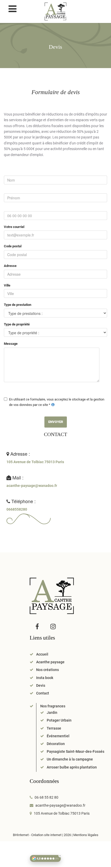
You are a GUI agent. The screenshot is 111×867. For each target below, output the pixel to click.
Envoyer (55, 422)
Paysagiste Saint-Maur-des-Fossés (75, 751)
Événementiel (58, 736)
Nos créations (47, 670)
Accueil (42, 654)
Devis (40, 685)
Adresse (10, 266)
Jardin (52, 712)
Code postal (12, 246)
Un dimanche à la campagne (70, 759)
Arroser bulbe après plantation (72, 767)
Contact (42, 693)
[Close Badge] (59, 855)
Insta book (44, 678)
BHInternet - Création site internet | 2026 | (43, 835)
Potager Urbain (59, 720)
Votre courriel (14, 227)
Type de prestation (17, 305)
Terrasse (54, 728)
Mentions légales (85, 835)
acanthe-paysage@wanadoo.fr (31, 486)
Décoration (56, 744)
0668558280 (16, 509)
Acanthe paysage (50, 662)
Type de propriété (17, 324)
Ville (7, 285)
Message (11, 344)
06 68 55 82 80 (46, 797)
